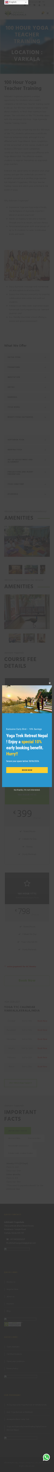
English (12, 2)
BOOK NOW (27, 770)
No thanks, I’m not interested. (27, 789)
